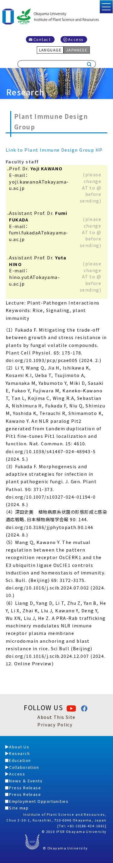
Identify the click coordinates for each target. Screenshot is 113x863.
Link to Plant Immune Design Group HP (54, 150)
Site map (19, 808)
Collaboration (24, 767)
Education (20, 760)
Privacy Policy (55, 724)
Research (19, 753)
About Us (19, 747)
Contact (42, 39)
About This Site (56, 717)
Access (75, 39)
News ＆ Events (25, 781)
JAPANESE (77, 50)
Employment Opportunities (38, 801)
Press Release (25, 787)
